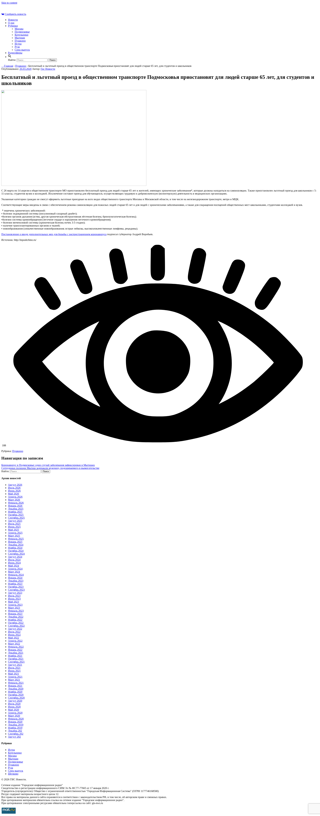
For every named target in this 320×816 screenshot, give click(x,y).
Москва (19, 28)
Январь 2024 (15, 577)
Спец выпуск (22, 49)
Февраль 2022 (16, 646)
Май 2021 (13, 673)
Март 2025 (14, 535)
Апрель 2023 (15, 604)
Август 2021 (15, 664)
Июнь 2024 (14, 562)
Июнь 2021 (14, 670)
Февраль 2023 (16, 610)
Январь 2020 (15, 721)
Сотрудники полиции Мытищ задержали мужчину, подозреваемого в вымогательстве (50, 468)
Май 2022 (13, 637)
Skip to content (9, 2)
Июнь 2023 (14, 598)
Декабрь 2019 (15, 724)
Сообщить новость (15, 14)
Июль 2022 (14, 631)
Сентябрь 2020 (16, 697)
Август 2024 (15, 556)
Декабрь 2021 (15, 652)
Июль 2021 (14, 667)
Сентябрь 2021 (16, 661)
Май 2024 (13, 565)
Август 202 (14, 736)
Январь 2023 (15, 613)
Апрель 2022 (15, 640)
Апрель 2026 (15, 496)
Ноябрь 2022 (15, 619)
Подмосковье (22, 31)
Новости (13, 19)
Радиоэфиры (15, 52)
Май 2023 (13, 601)
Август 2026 (15, 484)
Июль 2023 (14, 595)
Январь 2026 (15, 505)
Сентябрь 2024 (16, 553)
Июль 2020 (14, 703)
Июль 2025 (14, 523)
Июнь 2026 (14, 490)
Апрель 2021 (15, 676)
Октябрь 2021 (16, 658)
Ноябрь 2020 (15, 691)
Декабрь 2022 (15, 616)
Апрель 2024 (15, 568)
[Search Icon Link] (9, 56)
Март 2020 (14, 715)
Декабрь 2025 (15, 508)
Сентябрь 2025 (16, 517)
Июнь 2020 (14, 706)
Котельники (21, 34)
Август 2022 (15, 628)
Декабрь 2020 (15, 688)
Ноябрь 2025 (15, 511)
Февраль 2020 (16, 718)
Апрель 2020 (15, 712)
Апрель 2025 (15, 532)
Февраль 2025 (16, 538)
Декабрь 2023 (15, 580)
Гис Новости (48, 69)
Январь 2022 (15, 649)
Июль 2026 (14, 487)
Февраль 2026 (16, 502)
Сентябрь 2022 (16, 625)
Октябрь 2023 (16, 586)
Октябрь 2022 (16, 622)
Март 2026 (14, 499)
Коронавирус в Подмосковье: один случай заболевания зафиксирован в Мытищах (48, 465)
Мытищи (20, 37)
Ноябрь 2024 (15, 547)
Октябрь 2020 (16, 694)
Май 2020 (13, 709)
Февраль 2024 (16, 574)
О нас (11, 22)
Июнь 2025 (14, 526)
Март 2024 (14, 571)
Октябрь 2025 (16, 514)
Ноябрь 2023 (15, 583)
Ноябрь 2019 (15, 727)
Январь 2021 (15, 685)
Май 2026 (13, 493)
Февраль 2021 (16, 682)
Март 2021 (14, 679)
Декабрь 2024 (15, 544)
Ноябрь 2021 (15, 655)
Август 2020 (15, 700)
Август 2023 (15, 592)
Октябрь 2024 (16, 550)
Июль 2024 (14, 559)
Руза (17, 46)
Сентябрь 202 (15, 733)
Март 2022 (14, 643)
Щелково (13, 773)
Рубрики (13, 25)
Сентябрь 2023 (16, 589)
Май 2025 (13, 529)
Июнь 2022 (14, 634)
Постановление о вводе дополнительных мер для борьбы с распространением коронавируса (53, 234)
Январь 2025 (15, 541)
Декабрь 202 (15, 730)
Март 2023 (14, 607)
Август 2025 (15, 520)
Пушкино (20, 40)
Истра (18, 43)
